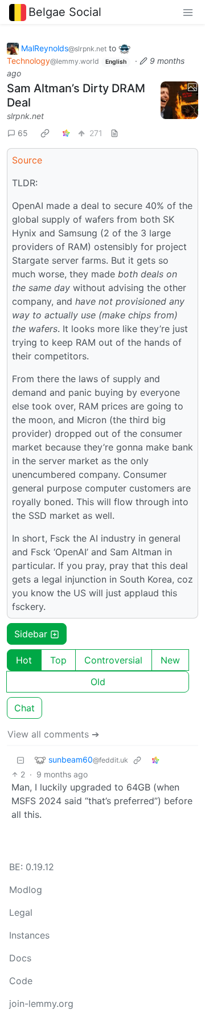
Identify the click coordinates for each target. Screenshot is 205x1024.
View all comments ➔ (53, 734)
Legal (20, 912)
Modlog (25, 889)
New (170, 660)
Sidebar (30, 634)
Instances (29, 935)
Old (98, 681)
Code (20, 980)
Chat (24, 708)
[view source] (114, 133)
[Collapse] (20, 759)
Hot (24, 660)
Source (27, 160)
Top (58, 660)
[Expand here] (179, 100)
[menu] (188, 12)
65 (23, 133)
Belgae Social (64, 12)
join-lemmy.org (41, 1003)
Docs (20, 958)
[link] (45, 133)
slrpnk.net (25, 116)
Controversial (113, 660)
